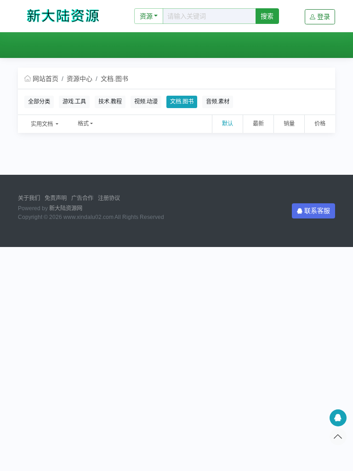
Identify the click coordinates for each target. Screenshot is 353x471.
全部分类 (39, 101)
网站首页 (41, 45)
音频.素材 (217, 101)
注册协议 (109, 198)
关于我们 (29, 198)
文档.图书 (114, 78)
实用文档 (42, 124)
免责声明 (56, 198)
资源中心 (84, 45)
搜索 (267, 16)
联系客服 (317, 210)
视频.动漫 (146, 101)
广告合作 (82, 198)
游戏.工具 (74, 101)
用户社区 (126, 45)
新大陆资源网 (65, 208)
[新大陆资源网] (66, 16)
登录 (323, 16)
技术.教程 (110, 101)
